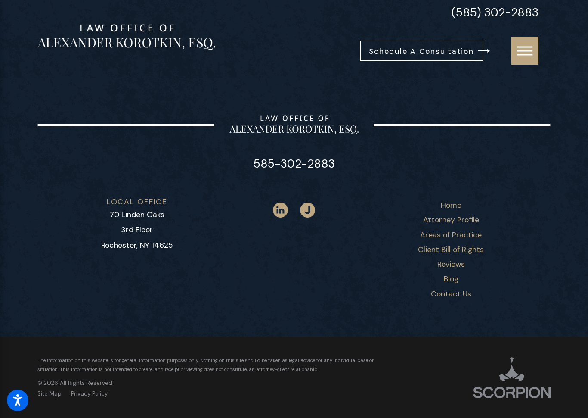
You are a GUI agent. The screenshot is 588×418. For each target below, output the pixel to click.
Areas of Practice (451, 235)
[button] (17, 400)
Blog (451, 279)
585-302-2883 (294, 163)
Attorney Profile (451, 220)
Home (451, 205)
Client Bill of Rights (451, 249)
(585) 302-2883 (495, 12)
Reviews (451, 264)
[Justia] (307, 210)
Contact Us (451, 294)
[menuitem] (451, 205)
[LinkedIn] (280, 210)
